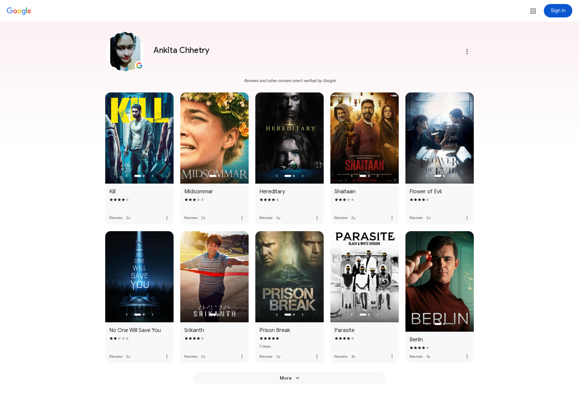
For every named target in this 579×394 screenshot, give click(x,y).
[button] (533, 11)
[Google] (19, 11)
